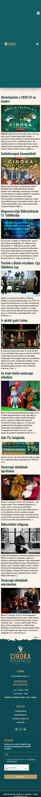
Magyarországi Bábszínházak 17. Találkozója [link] (19, 213)
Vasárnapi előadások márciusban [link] (14, 582)
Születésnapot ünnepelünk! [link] (18, 153)
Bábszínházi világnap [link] (14, 524)
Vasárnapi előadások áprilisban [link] (14, 468)
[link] (38, 13)
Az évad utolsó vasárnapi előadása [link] (17, 375)
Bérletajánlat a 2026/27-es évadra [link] (18, 99)
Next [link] (37, 637)
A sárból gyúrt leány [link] (14, 320)
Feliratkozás (20, 777)
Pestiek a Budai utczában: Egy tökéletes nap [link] (20, 264)
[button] (37, 44)
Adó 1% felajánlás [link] (13, 437)
